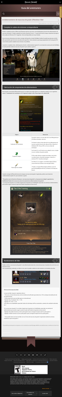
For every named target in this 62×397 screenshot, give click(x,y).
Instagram (21, 355)
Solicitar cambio (6, 333)
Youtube (33, 355)
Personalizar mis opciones (30, 393)
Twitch (25, 355)
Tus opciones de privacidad (40, 362)
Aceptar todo (45, 393)
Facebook (29, 355)
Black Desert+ (41, 355)
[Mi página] (60, 2)
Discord (37, 355)
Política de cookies (30, 362)
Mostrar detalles (45, 388)
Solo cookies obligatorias (17, 393)
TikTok (45, 355)
